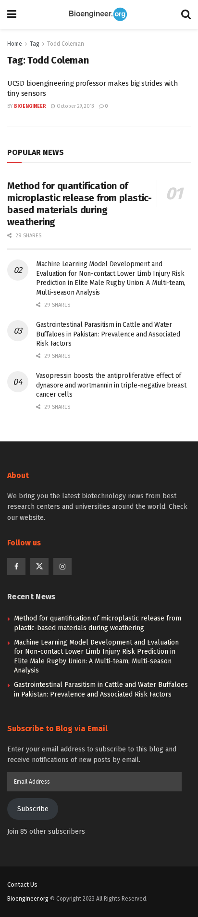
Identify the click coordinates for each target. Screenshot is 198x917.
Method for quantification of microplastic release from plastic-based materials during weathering (79, 204)
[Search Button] (186, 14)
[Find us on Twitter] (39, 566)
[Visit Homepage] (99, 14)
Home (14, 43)
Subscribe (33, 809)
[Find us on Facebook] (16, 566)
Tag (34, 43)
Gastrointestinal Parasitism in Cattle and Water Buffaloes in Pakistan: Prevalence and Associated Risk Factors (108, 334)
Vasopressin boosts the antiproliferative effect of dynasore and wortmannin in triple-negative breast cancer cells (111, 385)
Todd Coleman (65, 43)
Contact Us (22, 884)
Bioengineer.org (28, 898)
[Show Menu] (11, 14)
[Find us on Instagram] (62, 566)
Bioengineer (30, 106)
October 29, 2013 (74, 106)
